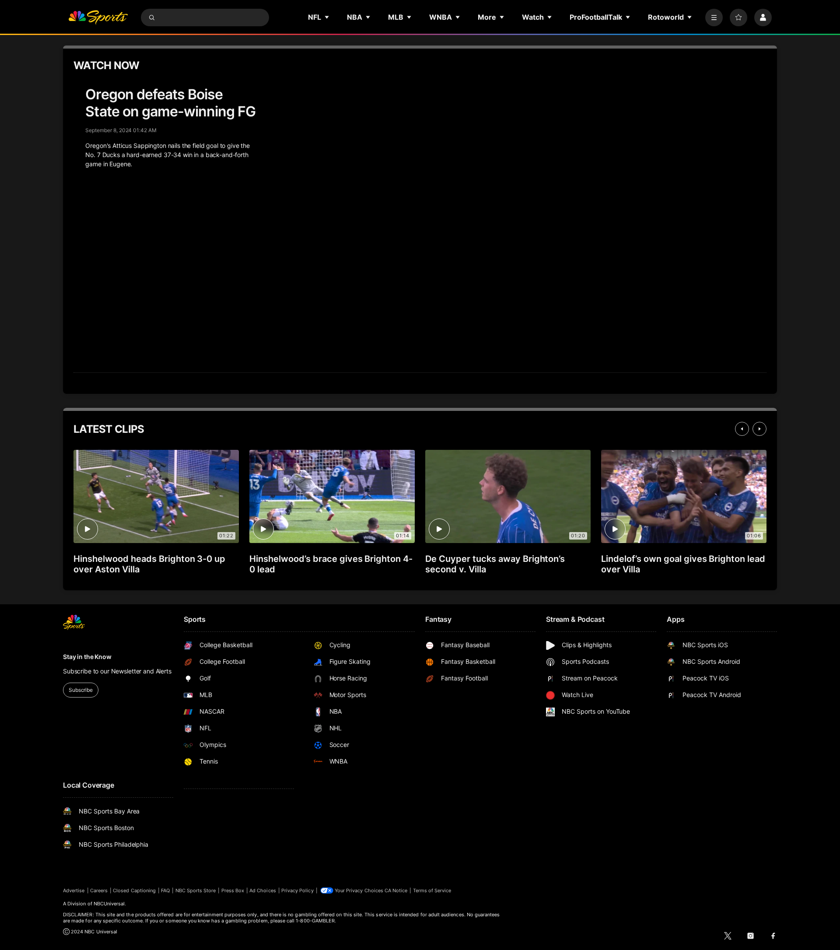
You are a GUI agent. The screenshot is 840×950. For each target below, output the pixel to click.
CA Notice (396, 890)
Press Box (233, 890)
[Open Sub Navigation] (327, 17)
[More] (714, 17)
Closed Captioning (134, 890)
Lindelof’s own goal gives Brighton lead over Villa (683, 564)
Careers (99, 890)
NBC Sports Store (195, 890)
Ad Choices (262, 890)
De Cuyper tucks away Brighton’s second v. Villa (495, 564)
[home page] (98, 17)
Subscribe (81, 690)
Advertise (74, 890)
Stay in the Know (87, 656)
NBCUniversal (109, 904)
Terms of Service (432, 890)
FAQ (165, 890)
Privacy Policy (297, 890)
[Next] (759, 429)
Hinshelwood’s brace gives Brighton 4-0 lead (331, 564)
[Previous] (742, 429)
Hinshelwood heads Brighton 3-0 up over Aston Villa (149, 564)
